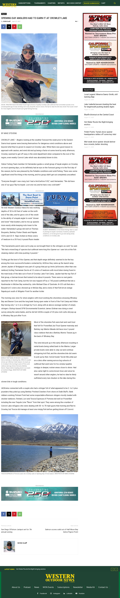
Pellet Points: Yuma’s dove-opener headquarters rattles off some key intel (100, 133)
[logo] (9, 5)
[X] (9, 26)
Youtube (81, 593)
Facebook (43, 593)
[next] (116, 569)
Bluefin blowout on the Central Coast (99, 115)
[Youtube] (76, 594)
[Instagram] (51, 594)
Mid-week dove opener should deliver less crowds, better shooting (99, 143)
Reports (4, 14)
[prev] (112, 569)
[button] (115, 3)
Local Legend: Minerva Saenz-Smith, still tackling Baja (101, 95)
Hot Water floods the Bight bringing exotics (98, 123)
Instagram (56, 593)
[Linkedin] (64, 594)
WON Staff (6, 21)
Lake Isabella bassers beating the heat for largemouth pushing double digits (100, 105)
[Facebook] (3, 26)
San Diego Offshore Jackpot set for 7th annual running (16, 530)
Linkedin (69, 593)
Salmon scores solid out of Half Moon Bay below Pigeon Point (61, 530)
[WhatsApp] (19, 26)
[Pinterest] (14, 26)
